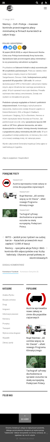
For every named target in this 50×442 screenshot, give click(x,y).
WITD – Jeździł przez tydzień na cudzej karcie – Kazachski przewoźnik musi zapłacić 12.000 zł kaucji (24, 240)
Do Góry (25, 419)
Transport (18, 180)
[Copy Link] (19, 47)
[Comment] (24, 47)
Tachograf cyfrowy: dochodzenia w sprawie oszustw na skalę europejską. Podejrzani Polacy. (31, 220)
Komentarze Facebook (10, 272)
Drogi (5, 304)
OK (17, 438)
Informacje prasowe (10, 314)
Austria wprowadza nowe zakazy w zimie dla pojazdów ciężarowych (36, 313)
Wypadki (6, 338)
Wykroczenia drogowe (11, 333)
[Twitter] (10, 47)
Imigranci (6, 309)
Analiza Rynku (8, 295)
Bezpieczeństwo (9, 300)
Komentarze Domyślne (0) (29, 272)
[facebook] (42, 2)
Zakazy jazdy (8, 343)
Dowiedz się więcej (26, 438)
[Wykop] (15, 47)
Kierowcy (6, 319)
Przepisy (6, 324)
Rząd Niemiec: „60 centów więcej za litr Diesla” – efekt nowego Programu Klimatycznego (36, 344)
